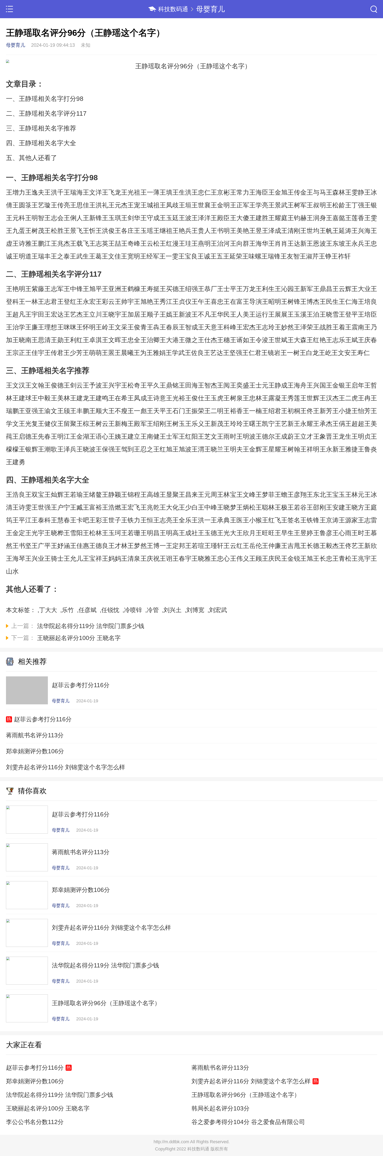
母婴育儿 (210, 9)
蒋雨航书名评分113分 (35, 735)
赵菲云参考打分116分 (43, 719)
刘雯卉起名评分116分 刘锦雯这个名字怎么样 (65, 767)
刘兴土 (173, 610)
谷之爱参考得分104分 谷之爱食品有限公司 (248, 1122)
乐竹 (68, 610)
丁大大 (48, 610)
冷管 (153, 610)
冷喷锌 (133, 610)
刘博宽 (195, 610)
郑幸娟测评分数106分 (35, 751)
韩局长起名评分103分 (221, 1108)
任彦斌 (88, 610)
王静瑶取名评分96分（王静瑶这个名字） (246, 1094)
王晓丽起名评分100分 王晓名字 (48, 1108)
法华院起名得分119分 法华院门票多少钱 (59, 1094)
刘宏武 (218, 610)
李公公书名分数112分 (35, 1122)
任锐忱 (110, 610)
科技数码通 (173, 9)
